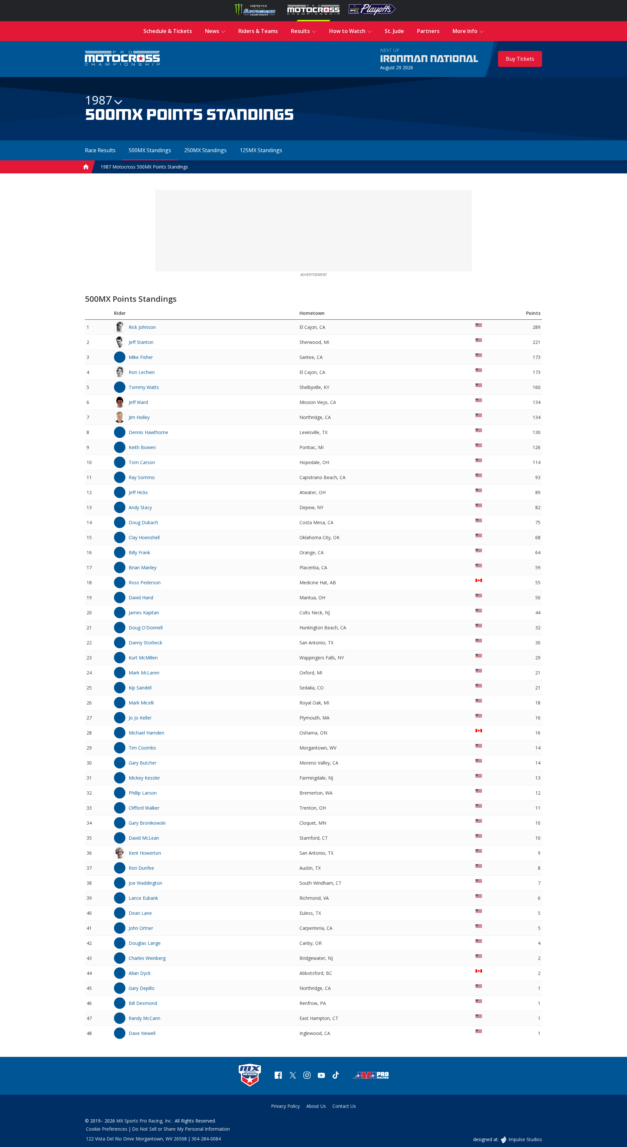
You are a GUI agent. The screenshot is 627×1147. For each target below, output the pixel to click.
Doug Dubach (143, 522)
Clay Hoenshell (144, 537)
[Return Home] (122, 58)
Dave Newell (142, 1033)
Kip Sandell (140, 688)
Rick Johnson (142, 327)
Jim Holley (139, 417)
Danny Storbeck (145, 642)
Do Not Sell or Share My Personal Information (181, 1129)
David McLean (144, 838)
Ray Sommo (142, 477)
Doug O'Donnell (146, 627)
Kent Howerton (145, 853)
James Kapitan (144, 612)
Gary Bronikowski (147, 823)
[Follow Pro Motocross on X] (292, 1076)
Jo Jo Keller (140, 718)
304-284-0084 (206, 1139)
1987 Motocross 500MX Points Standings (144, 167)
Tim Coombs (142, 748)
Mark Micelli (141, 703)
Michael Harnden (146, 733)
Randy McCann (144, 1018)
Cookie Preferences (106, 1129)
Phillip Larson (143, 793)
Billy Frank (139, 552)
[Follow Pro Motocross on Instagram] (307, 1076)
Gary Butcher (142, 763)
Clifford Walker (144, 808)
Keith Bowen (142, 447)
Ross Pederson (145, 582)
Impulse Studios (525, 1139)
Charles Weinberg (147, 958)
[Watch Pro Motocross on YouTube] (321, 1076)
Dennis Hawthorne (148, 432)
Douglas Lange (145, 943)
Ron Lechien (142, 372)
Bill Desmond (143, 1003)
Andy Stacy (140, 507)
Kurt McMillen (143, 657)
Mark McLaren (144, 673)
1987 (98, 100)
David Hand (141, 597)
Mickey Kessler (144, 778)
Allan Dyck (140, 973)
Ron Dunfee (141, 868)
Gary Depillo (141, 988)
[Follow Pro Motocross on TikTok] (336, 1076)
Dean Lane (140, 913)
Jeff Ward (138, 402)
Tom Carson (142, 462)
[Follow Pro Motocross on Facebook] (278, 1076)
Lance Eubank (143, 898)
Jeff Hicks (138, 492)
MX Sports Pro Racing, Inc (144, 1121)
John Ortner (141, 928)
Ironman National (429, 59)
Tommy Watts (144, 387)
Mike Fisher (141, 357)
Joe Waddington (145, 883)
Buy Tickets (520, 58)
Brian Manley (142, 567)
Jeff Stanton (141, 342)
